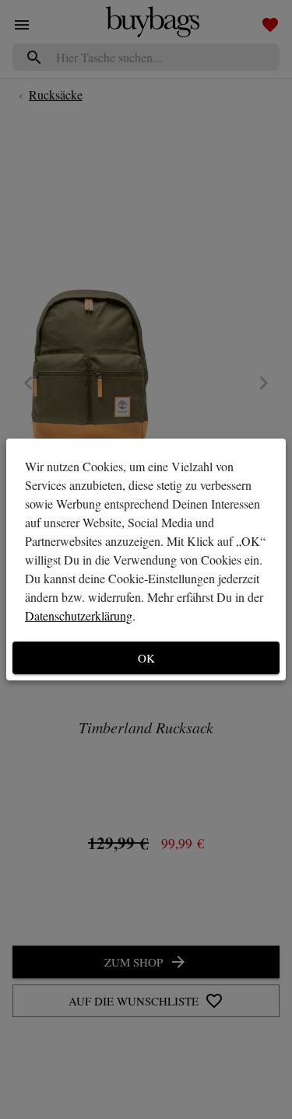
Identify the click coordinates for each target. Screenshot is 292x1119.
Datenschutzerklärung (78, 615)
